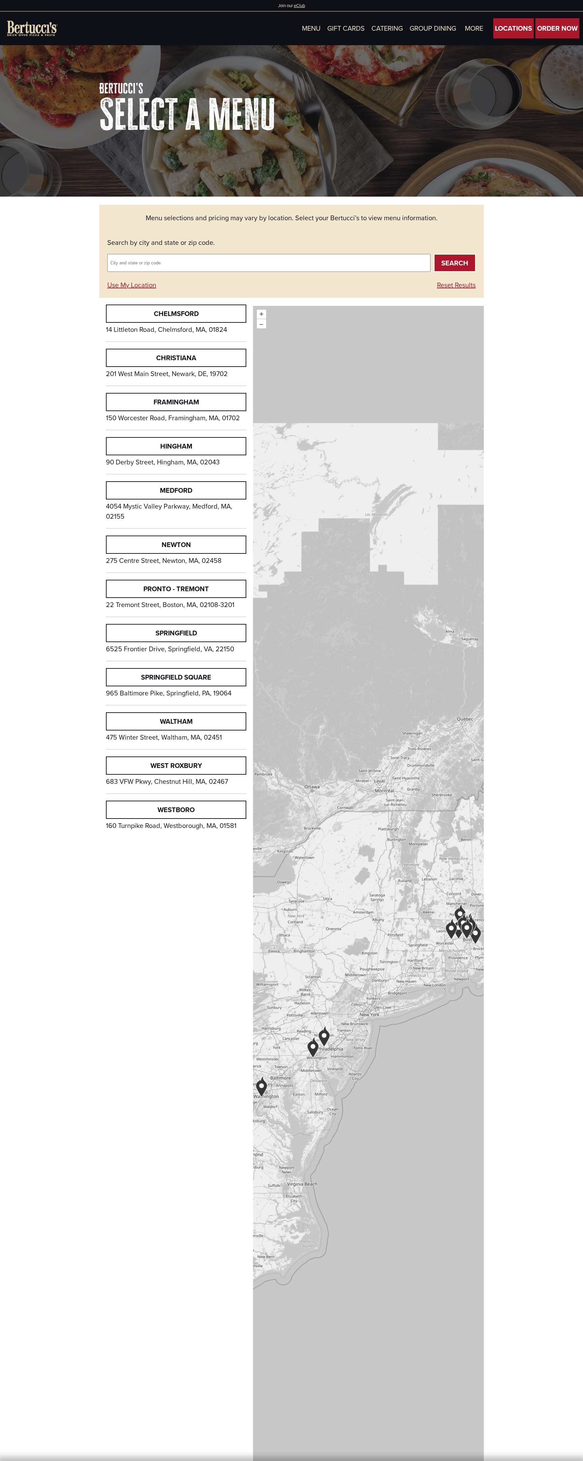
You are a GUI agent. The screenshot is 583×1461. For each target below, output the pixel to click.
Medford (176, 490)
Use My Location (131, 285)
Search (454, 263)
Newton (176, 544)
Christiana (176, 358)
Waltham (176, 721)
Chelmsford (176, 313)
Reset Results (456, 285)
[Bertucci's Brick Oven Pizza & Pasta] (32, 28)
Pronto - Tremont (176, 589)
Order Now (557, 28)
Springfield (176, 633)
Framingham (176, 402)
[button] (474, 28)
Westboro (176, 809)
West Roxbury (176, 765)
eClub (299, 5)
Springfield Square (176, 677)
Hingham (176, 446)
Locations (513, 28)
